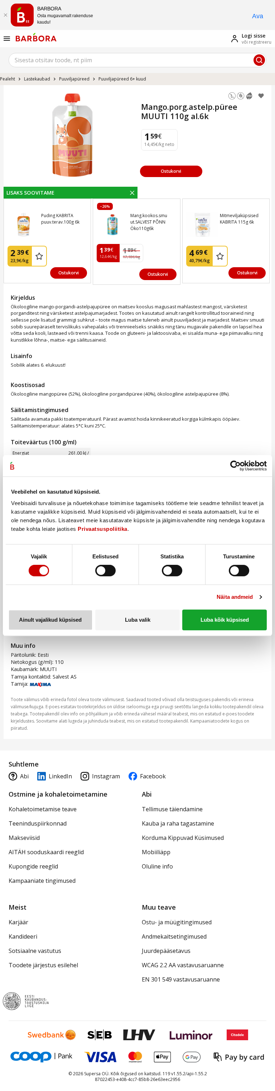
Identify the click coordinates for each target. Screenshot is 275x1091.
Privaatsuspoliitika (102, 529)
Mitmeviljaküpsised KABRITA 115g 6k (239, 218)
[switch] (105, 570)
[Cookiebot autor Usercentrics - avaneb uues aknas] (235, 465)
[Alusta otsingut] (259, 60)
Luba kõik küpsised (225, 620)
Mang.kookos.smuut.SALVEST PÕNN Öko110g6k (148, 221)
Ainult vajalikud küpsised (50, 620)
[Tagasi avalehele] (36, 37)
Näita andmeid (235, 597)
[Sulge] (5, 15)
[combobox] (137, 60)
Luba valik (137, 620)
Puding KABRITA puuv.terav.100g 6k (60, 218)
